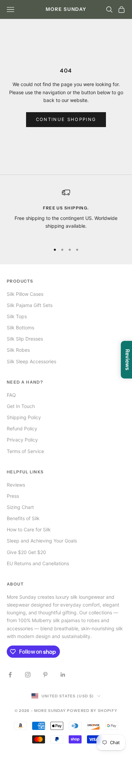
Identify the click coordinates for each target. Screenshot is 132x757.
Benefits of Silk (23, 518)
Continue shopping (66, 119)
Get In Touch (21, 406)
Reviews (16, 485)
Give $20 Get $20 (26, 552)
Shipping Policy (24, 417)
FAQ (11, 395)
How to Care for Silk (29, 529)
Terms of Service (25, 451)
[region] (66, 213)
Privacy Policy (22, 440)
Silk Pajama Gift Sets (29, 305)
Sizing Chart (20, 507)
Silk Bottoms (20, 327)
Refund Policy (22, 428)
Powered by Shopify (92, 710)
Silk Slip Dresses (25, 339)
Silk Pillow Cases (25, 294)
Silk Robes (18, 350)
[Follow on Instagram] (27, 674)
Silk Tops (17, 316)
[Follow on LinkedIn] (63, 674)
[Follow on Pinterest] (45, 674)
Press (13, 496)
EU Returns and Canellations (38, 563)
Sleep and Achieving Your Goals (42, 541)
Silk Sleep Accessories (31, 361)
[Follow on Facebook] (10, 674)
